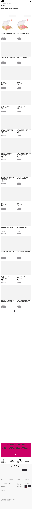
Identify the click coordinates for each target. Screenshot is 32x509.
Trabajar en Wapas (27, 483)
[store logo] (15, 1)
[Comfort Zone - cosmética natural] (3, 392)
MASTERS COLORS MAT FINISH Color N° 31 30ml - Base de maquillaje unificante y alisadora (7, 227)
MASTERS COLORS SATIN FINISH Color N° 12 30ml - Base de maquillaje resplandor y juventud (7, 301)
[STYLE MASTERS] (7, 351)
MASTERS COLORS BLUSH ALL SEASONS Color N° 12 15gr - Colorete (8, 33)
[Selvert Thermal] (3, 405)
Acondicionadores (11, 479)
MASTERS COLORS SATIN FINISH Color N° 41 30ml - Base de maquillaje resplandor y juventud (23, 301)
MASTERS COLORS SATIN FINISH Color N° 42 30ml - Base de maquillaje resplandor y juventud (23, 252)
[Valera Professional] (6, 410)
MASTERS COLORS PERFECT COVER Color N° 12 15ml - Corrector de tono (23, 106)
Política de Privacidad (27, 479)
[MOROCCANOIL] (2, 336)
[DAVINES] (2, 346)
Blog (17, 483)
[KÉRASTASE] (3, 361)
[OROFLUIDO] (4, 331)
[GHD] (6, 341)
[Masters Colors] (8, 392)
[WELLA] (2, 317)
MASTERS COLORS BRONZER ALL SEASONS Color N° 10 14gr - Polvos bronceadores (8, 57)
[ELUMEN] (2, 356)
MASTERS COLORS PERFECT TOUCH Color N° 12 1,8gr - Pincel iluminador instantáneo (8, 130)
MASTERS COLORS (11, 3)
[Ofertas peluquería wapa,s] (16, 446)
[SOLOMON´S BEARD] (3, 366)
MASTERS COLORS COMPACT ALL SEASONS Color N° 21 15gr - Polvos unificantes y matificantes (23, 82)
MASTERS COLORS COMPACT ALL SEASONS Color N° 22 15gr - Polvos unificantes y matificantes (7, 82)
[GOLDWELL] (5, 356)
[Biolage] (6, 387)
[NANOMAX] (5, 336)
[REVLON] (2, 331)
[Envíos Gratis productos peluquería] (5, 417)
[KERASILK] (2, 371)
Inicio (1, 3)
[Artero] (2, 410)
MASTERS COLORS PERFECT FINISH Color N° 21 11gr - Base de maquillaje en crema (8, 178)
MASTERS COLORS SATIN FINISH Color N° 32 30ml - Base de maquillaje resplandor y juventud (7, 277)
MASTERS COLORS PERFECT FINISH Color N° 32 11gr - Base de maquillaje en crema (24, 130)
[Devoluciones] (4, 420)
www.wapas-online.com (3, 490)
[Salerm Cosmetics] (7, 405)
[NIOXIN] (2, 341)
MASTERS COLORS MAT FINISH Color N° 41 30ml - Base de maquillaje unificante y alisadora (23, 203)
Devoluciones (18, 479)
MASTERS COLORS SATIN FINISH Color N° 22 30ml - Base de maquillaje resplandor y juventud (23, 277)
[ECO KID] (7, 361)
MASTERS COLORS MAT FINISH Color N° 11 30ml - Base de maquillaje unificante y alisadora (7, 252)
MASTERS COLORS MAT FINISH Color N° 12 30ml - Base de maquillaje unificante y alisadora (7, 203)
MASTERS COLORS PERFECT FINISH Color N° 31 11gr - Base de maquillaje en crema (24, 154)
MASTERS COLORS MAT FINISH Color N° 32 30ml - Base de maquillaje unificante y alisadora (23, 178)
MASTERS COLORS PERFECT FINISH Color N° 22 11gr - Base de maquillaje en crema (8, 154)
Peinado (10, 483)
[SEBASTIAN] (6, 317)
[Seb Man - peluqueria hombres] (14, 382)
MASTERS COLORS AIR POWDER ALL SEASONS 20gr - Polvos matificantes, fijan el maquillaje (23, 57)
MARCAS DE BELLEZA (5, 3)
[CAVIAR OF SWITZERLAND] (4, 382)
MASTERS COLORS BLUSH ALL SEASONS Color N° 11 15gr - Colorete (23, 33)
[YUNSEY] (7, 366)
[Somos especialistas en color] (6, 433)
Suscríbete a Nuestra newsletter (19, 484)
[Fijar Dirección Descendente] (16, 16)
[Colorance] (2, 387)
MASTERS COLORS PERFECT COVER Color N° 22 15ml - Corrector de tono (8, 106)
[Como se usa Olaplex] (2, 430)
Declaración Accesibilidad (19, 486)
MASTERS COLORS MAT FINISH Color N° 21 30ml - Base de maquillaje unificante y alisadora (23, 227)
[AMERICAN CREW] (3, 351)
